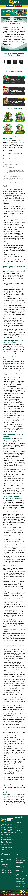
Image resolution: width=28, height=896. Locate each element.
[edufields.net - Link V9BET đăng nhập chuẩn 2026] (14, 2)
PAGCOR (11, 167)
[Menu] (2, 2)
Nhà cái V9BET (7, 438)
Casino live (7, 219)
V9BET (5, 794)
